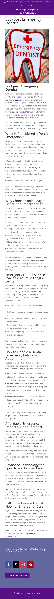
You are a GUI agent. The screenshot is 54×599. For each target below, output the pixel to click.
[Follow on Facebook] (8, 564)
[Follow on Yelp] (30, 564)
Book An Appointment (17, 575)
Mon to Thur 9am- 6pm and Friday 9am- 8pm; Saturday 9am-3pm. (28, 2)
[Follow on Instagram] (23, 564)
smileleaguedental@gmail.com (29, 10)
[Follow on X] (16, 564)
